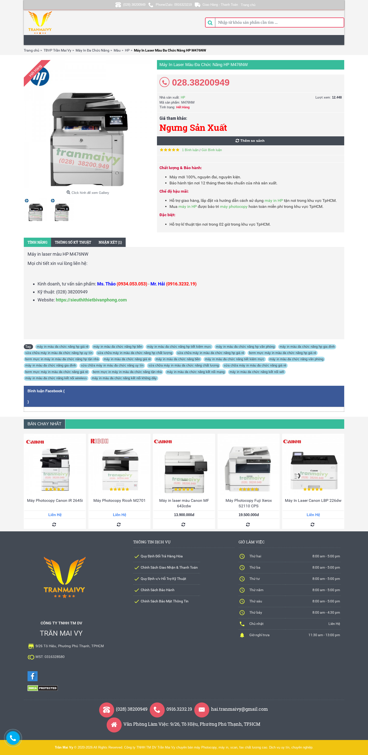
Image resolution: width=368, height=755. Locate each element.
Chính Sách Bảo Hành (157, 590)
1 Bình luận (190, 150)
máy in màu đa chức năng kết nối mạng (196, 372)
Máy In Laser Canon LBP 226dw (313, 500)
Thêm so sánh (252, 141)
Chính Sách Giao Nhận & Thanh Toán (169, 567)
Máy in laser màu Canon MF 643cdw (184, 503)
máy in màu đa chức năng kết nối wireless (56, 378)
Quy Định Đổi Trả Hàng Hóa (162, 556)
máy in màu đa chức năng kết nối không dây (124, 378)
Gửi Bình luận (212, 150)
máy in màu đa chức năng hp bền (117, 346)
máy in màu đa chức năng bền (178, 359)
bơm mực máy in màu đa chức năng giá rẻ (56, 372)
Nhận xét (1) (110, 242)
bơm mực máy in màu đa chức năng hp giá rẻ (282, 353)
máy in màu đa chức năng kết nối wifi (257, 372)
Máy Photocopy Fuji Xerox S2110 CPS (249, 503)
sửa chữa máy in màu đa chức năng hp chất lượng (134, 353)
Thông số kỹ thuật (73, 242)
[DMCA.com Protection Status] (43, 690)
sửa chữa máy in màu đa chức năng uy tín (112, 365)
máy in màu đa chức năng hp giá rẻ (62, 346)
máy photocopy (234, 206)
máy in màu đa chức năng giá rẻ (127, 359)
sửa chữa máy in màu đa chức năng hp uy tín (58, 353)
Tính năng (37, 242)
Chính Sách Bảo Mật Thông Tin (165, 601)
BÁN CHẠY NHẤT (44, 424)
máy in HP (274, 200)
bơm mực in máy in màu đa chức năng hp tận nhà (62, 359)
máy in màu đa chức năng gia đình (50, 365)
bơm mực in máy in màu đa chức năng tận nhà (127, 372)
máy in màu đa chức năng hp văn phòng (245, 346)
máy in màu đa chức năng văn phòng (296, 359)
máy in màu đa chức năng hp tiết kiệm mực (179, 346)
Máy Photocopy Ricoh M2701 (119, 500)
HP (183, 97)
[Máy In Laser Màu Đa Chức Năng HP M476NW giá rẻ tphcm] (88, 124)
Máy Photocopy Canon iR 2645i (55, 500)
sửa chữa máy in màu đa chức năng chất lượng (183, 365)
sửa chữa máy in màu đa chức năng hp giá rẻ (210, 353)
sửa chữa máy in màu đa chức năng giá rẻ (255, 365)
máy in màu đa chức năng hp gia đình (307, 346)
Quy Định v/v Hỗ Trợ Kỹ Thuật (163, 579)
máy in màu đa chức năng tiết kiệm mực (234, 359)
